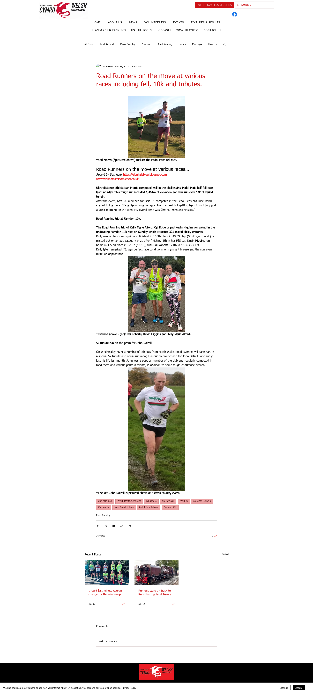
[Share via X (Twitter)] (105, 525)
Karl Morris (103, 507)
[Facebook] (234, 14)
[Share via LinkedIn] (113, 525)
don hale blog (105, 501)
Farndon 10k (170, 507)
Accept (298, 687)
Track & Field (107, 44)
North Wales (168, 501)
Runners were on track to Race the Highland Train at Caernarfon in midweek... (155, 592)
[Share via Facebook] (97, 525)
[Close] (309, 687)
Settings (284, 687)
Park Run (146, 44)
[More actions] (215, 67)
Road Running (164, 44)
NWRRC (184, 501)
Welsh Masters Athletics (129, 501)
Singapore (151, 501)
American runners (202, 501)
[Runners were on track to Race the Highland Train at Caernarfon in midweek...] (156, 572)
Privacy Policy (129, 687)
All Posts (88, 44)
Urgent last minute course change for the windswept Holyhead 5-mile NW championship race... (105, 592)
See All (225, 554)
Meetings (197, 44)
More (211, 44)
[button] (224, 44)
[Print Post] (129, 525)
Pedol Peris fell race (148, 507)
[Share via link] (121, 525)
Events (182, 44)
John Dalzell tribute (124, 507)
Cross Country (127, 44)
